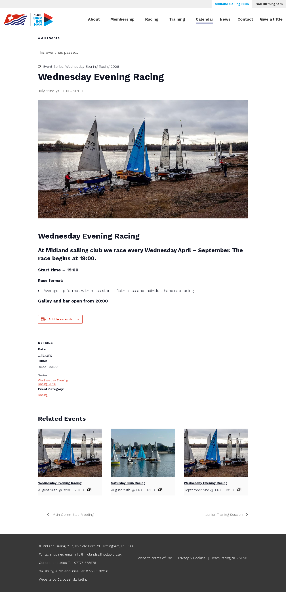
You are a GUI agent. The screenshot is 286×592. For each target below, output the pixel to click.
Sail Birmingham (269, 4)
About (94, 19)
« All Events (48, 38)
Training (177, 19)
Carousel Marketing (72, 579)
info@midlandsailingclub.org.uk (98, 554)
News (225, 19)
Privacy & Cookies (192, 558)
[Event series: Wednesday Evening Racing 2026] (88, 489)
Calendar (204, 19)
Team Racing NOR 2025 (229, 558)
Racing (151, 19)
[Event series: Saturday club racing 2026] (160, 489)
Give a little (271, 19)
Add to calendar (61, 319)
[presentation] (70, 453)
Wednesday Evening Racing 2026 (53, 382)
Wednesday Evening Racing (60, 483)
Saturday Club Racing (128, 483)
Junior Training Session (225, 514)
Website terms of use (155, 558)
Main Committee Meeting (72, 514)
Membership (122, 19)
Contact (245, 19)
